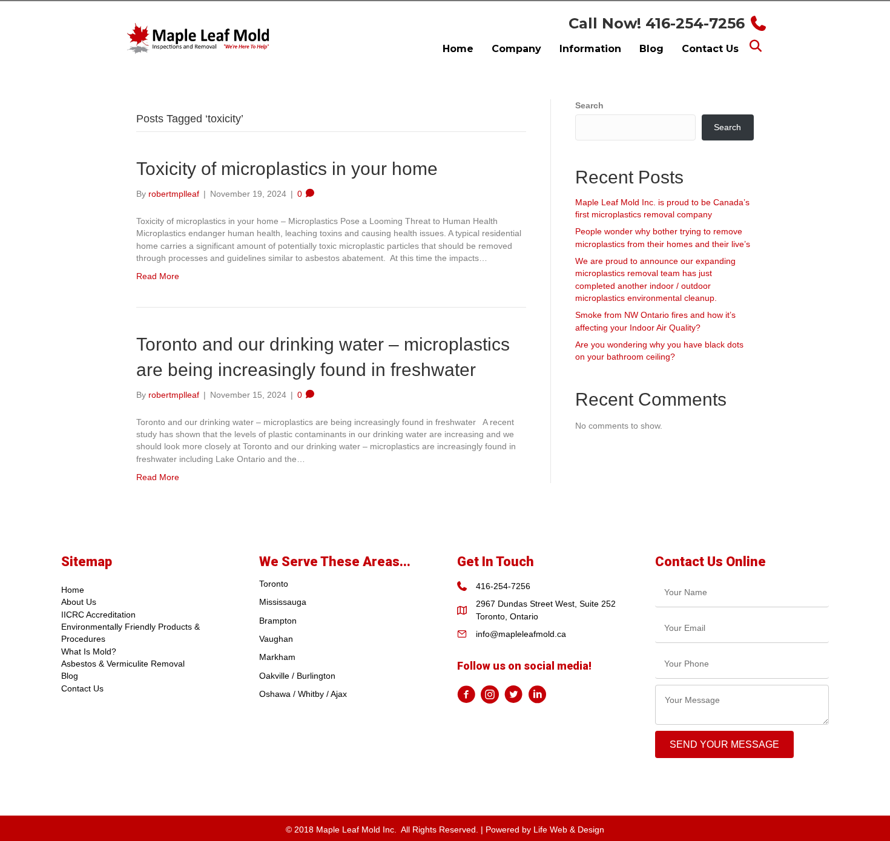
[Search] (755, 46)
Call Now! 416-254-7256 (657, 23)
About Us (78, 602)
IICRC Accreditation (98, 614)
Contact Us (82, 688)
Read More (157, 276)
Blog (69, 676)
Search (589, 105)
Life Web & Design (568, 829)
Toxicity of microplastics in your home (287, 169)
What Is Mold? (88, 651)
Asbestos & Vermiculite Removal (123, 663)
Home (72, 590)
